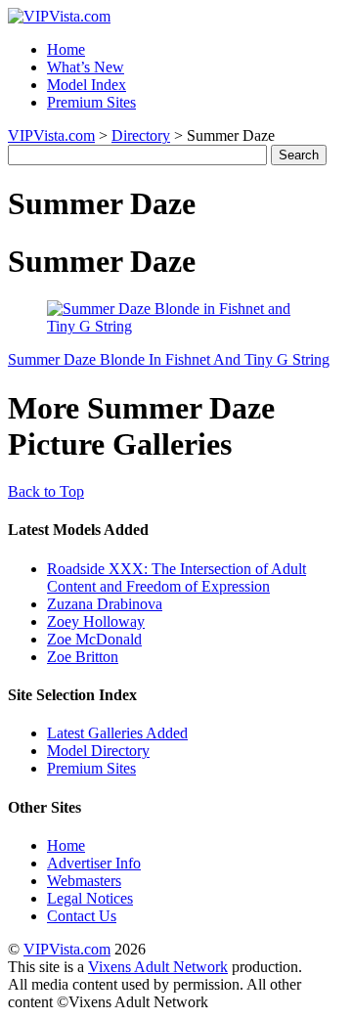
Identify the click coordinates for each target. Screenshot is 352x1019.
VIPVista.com (51, 135)
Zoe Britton (82, 656)
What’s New (85, 67)
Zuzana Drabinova (104, 604)
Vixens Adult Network (158, 966)
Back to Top (46, 491)
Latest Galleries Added (117, 733)
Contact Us (81, 916)
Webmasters (84, 880)
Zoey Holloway (96, 621)
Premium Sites (91, 102)
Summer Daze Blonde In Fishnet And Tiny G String (169, 359)
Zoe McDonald (94, 639)
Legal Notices (90, 898)
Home (66, 49)
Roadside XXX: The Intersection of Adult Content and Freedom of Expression (176, 577)
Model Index (86, 84)
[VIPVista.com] (59, 16)
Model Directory (98, 750)
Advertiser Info (94, 863)
